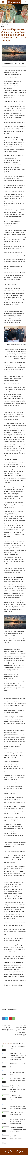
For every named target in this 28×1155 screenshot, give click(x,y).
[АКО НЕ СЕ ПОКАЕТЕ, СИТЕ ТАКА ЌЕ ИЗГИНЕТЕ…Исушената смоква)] (5, 1121)
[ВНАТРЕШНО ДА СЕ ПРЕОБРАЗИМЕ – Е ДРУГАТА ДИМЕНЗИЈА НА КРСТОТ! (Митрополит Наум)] (5, 1055)
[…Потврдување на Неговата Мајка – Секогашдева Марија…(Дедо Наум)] (5, 1136)
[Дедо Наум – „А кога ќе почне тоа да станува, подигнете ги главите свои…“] (5, 1097)
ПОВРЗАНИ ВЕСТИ (7, 1043)
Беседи (6, 24)
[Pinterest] (10, 1018)
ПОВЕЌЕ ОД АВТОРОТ (19, 1043)
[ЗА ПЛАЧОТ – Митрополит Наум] (5, 1048)
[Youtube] (21, 1151)
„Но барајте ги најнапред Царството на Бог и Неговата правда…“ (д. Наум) (18, 1129)
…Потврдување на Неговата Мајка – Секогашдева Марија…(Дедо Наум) (18, 1136)
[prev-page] (3, 1143)
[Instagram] (11, 1151)
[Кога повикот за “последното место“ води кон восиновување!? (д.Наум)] (5, 1106)
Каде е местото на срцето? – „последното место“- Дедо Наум (18, 1080)
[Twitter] (6, 1018)
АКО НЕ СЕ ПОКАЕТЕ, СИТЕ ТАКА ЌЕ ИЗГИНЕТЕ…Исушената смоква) (17, 1121)
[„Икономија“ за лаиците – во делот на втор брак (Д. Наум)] (5, 1072)
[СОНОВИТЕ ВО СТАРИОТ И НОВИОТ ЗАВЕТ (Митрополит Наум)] (5, 1065)
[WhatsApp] (13, 1018)
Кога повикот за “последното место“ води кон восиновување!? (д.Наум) (18, 1106)
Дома (2, 24)
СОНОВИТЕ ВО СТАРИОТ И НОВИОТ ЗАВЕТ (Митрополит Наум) (17, 1065)
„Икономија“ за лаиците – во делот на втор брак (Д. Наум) (17, 1072)
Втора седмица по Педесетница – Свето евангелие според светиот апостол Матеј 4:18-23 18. (20, 1032)
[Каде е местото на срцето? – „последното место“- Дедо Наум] (5, 1080)
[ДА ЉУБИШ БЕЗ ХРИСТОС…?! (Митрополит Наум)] (5, 1114)
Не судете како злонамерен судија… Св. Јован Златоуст (8, 1029)
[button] (2, 2)
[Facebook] (3, 1018)
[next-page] (5, 1143)
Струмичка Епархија (11, 1009)
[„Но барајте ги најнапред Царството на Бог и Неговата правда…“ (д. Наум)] (5, 1129)
